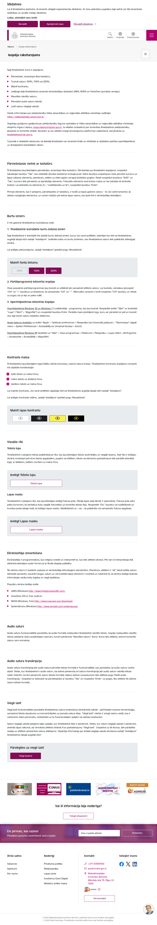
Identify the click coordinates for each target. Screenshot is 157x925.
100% (19, 270)
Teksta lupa (36, 483)
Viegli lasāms (25, 755)
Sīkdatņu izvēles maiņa (55, 883)
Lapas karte (50, 873)
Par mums (12, 873)
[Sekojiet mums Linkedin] (134, 864)
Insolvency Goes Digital (56, 878)
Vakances (12, 863)
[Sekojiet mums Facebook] (121, 864)
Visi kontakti (99, 898)
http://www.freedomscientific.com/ (47, 591)
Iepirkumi (12, 868)
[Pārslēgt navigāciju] (151, 35)
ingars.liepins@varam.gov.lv (47, 127)
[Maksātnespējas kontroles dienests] (23, 35)
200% (54, 270)
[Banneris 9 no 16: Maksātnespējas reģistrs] (108, 788)
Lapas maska (36, 529)
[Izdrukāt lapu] (145, 54)
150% (36, 270)
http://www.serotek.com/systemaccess (57, 606)
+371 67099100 (96, 863)
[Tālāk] (144, 789)
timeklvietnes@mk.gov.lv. (20, 134)
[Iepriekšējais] (12, 789)
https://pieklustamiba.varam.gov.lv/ (25, 116)
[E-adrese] (90, 889)
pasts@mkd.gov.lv (97, 868)
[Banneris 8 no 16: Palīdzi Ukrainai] (78, 788)
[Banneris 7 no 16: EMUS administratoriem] (49, 788)
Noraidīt (23, 24)
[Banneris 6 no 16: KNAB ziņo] (19, 788)
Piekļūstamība (51, 868)
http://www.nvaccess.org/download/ (53, 601)
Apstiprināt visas (55, 24)
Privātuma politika (53, 863)
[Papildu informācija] (99, 889)
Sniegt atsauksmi (78, 815)
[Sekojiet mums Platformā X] (128, 864)
